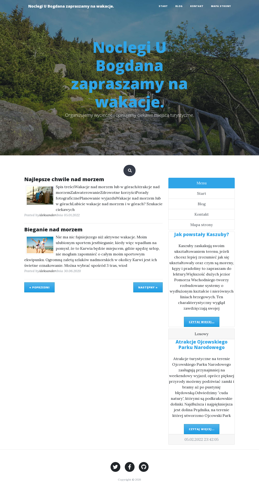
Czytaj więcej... (201, 322)
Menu (202, 183)
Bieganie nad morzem (53, 229)
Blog (179, 6)
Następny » (148, 287)
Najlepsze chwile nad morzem (64, 179)
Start (163, 6)
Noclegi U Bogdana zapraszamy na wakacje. (71, 6)
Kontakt (196, 6)
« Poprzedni (39, 287)
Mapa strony (221, 6)
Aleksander (47, 215)
